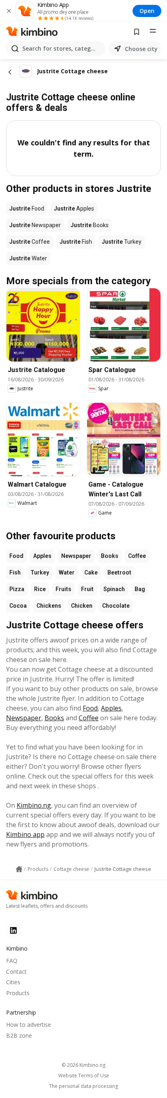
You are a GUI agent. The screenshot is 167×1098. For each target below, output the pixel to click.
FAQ (11, 960)
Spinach (114, 589)
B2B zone (19, 1035)
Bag (140, 589)
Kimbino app (25, 834)
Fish (15, 572)
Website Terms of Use (83, 1075)
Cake (91, 572)
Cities (13, 982)
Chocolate (116, 605)
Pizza (16, 589)
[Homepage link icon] (19, 869)
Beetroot (119, 572)
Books (109, 556)
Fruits (63, 589)
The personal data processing (83, 1086)
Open (146, 11)
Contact (16, 971)
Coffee (137, 556)
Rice (40, 589)
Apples (42, 556)
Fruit (87, 589)
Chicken (81, 605)
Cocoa (18, 605)
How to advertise (28, 1024)
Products (18, 993)
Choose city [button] (141, 49)
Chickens (48, 605)
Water (67, 572)
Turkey (39, 572)
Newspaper (76, 556)
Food (16, 556)
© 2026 (83, 1065)
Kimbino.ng (34, 805)
